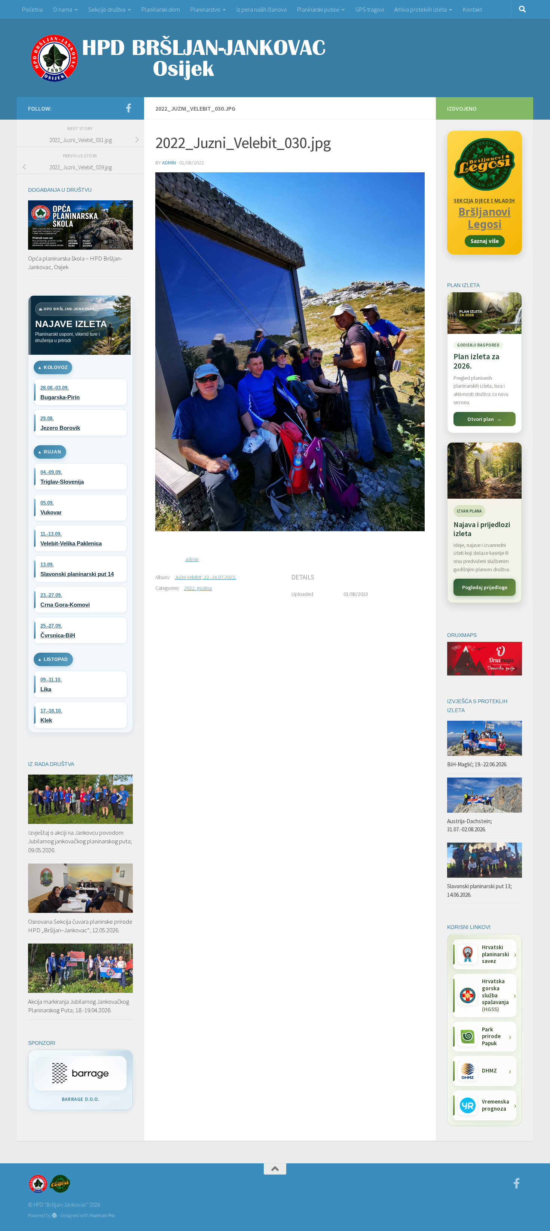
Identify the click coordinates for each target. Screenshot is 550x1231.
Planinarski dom (160, 9)
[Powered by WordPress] (54, 1215)
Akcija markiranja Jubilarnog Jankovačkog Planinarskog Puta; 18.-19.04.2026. (78, 1006)
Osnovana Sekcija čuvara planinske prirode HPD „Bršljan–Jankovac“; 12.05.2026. (80, 926)
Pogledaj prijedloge (484, 587)
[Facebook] (128, 108)
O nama (62, 9)
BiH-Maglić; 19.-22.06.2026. (477, 764)
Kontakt (472, 9)
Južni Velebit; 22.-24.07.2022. (205, 577)
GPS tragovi (369, 9)
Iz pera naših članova (261, 9)
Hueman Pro (102, 1215)
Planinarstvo (205, 9)
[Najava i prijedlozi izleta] (484, 471)
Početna (32, 9)
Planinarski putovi (318, 9)
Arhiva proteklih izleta (420, 9)
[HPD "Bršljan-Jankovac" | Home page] (177, 58)
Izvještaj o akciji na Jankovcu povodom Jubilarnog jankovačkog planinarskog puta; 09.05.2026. (80, 841)
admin (169, 162)
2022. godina (198, 588)
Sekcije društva (106, 9)
